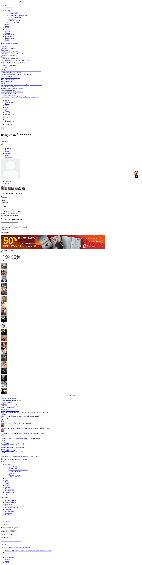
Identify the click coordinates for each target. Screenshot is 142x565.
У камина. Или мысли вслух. (28, 412)
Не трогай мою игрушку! (9, 398)
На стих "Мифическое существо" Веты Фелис (16, 74)
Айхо (2, 79)
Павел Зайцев (5, 52)
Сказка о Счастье (6, 402)
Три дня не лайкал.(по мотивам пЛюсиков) (15, 60)
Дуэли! (3, 252)
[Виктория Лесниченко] (20, 190)
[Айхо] (4, 334)
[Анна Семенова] (4, 275)
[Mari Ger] (4, 295)
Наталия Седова (6, 438)
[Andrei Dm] (4, 321)
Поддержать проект (7, 250)
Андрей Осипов (6, 423)
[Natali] (4, 387)
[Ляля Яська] (4, 282)
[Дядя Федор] (4, 374)
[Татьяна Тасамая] (13, 190)
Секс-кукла (4, 46)
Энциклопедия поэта (32, 97)
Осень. (3, 57)
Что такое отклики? (7, 81)
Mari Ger (3, 404)
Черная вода (5, 449)
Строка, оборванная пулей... (10, 411)
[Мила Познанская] (6, 190)
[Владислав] (4, 380)
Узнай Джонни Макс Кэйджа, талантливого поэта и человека (21, 71)
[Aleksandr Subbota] (16, 190)
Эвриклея (4, 414)
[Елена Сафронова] (23, 190)
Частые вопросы (6, 43)
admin (3, 86)
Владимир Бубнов (7, 412)
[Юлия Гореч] (4, 393)
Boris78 (3, 48)
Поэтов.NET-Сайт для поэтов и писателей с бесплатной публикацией (28, 551)
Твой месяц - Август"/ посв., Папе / (12, 53)
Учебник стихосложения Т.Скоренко (13, 97)
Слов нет (4, 405)
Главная (7, 117)
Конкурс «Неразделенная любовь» (12, 88)
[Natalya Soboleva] (9, 190)
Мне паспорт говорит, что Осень (11, 64)
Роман (3, 456)
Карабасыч (4, 65)
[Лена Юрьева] (4, 328)
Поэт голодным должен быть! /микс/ (21, 433)
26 (15, 86)
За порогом (4, 442)
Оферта (3, 544)
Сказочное (4, 50)
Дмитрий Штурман (7, 444)
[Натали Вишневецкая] (4, 347)
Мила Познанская (7, 62)
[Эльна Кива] (4, 308)
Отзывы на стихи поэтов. (19, 416)
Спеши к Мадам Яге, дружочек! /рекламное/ (24, 428)
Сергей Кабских (6, 72)
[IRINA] (4, 360)
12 (16, 55)
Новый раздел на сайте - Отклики (12, 92)
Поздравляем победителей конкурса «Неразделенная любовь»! (21, 85)
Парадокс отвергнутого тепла (10, 78)
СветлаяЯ (4, 55)
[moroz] (4, 367)
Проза (7, 183)
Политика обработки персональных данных (15, 547)
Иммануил (4, 76)
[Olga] (4, 354)
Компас (3, 445)
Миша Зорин (5, 59)
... (1, 454)
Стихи (8, 181)
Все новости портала (8, 95)
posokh (3, 407)
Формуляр (17, 423)
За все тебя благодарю (21, 438)
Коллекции (15, 43)
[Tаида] (4, 288)
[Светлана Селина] (2, 190)
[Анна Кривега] (4, 314)
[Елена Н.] (4, 341)
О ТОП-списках (71, 395)
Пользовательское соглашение (11, 541)
